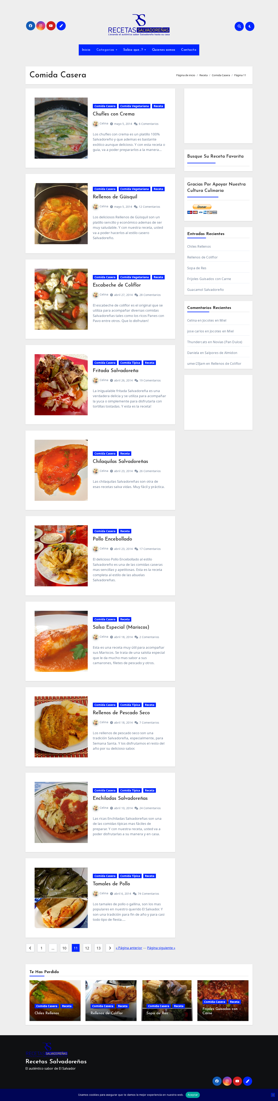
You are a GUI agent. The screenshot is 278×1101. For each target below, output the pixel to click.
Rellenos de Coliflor (202, 257)
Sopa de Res (196, 268)
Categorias (105, 50)
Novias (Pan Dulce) (227, 342)
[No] (273, 1095)
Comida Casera (104, 106)
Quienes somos (163, 50)
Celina (104, 123)
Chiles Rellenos (199, 246)
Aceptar (193, 1094)
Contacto (188, 50)
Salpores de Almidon (221, 353)
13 (98, 948)
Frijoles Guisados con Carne (209, 279)
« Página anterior (129, 948)
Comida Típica (130, 363)
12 (87, 948)
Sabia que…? (133, 50)
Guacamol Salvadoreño (205, 289)
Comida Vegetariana (134, 106)
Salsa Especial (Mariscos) (121, 627)
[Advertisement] (219, 116)
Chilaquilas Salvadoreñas (120, 461)
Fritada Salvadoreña (115, 370)
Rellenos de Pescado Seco (121, 713)
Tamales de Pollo (111, 884)
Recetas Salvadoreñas (56, 1062)
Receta (158, 106)
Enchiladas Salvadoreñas (120, 798)
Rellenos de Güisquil (115, 197)
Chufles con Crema (114, 114)
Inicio (86, 50)
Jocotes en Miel (214, 320)
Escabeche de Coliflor (117, 285)
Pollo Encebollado (112, 539)
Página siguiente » (161, 948)
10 (64, 948)
